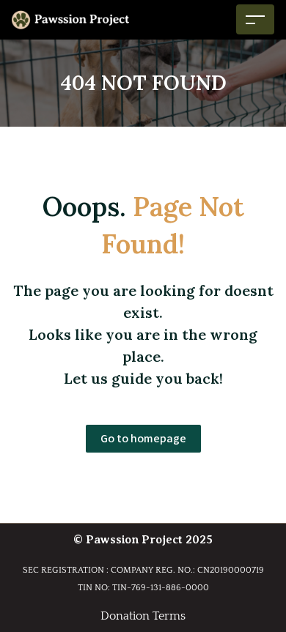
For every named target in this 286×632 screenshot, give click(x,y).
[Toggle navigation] (255, 19)
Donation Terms (143, 615)
